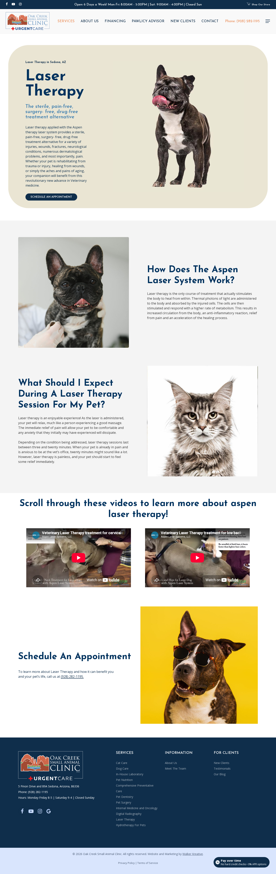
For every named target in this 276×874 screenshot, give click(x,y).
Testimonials (222, 768)
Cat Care (121, 763)
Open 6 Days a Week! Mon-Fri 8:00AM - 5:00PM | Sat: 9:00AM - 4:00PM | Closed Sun (138, 4)
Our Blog (219, 774)
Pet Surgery (123, 802)
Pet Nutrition (124, 780)
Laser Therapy (125, 819)
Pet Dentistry (124, 797)
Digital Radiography (128, 814)
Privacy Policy (126, 863)
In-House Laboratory (129, 774)
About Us (171, 763)
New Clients (221, 763)
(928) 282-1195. (72, 676)
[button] (267, 21)
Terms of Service (147, 863)
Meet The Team (175, 768)
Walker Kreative (192, 854)
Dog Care (122, 768)
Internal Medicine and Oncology (136, 808)
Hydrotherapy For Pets (131, 825)
